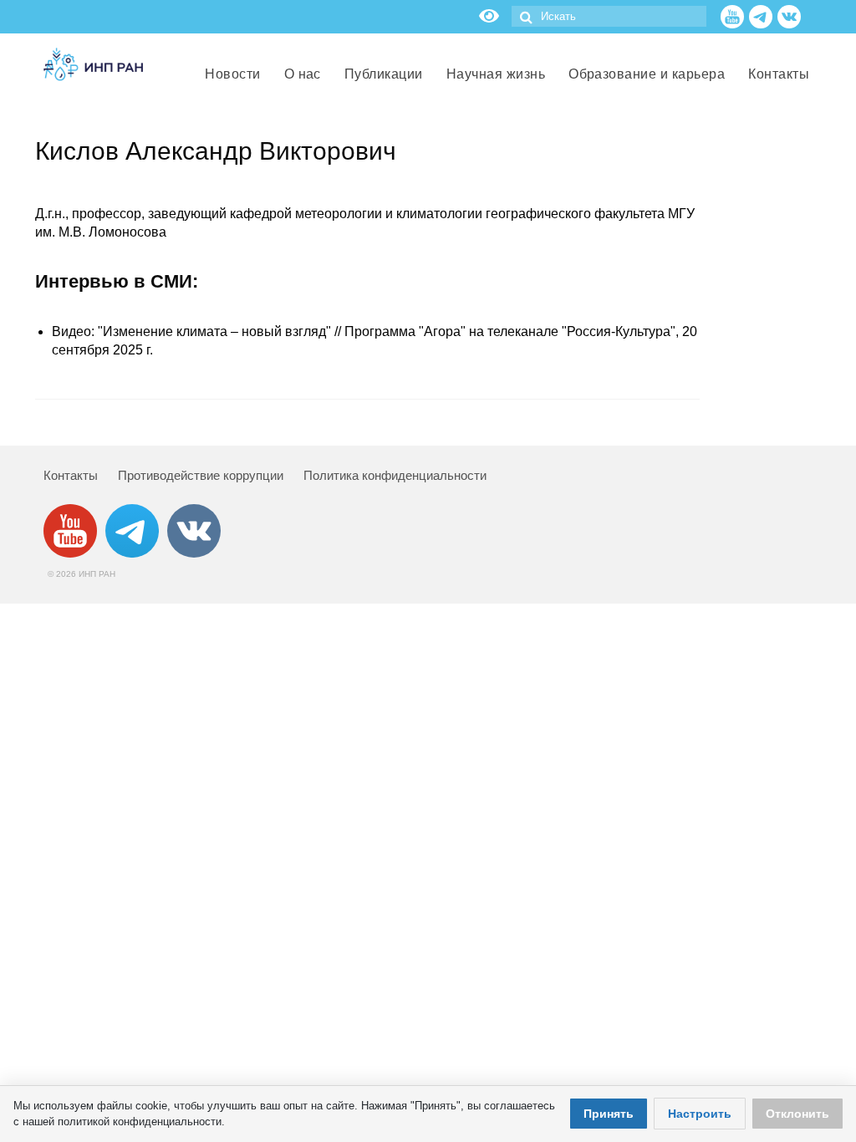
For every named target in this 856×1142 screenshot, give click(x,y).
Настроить (699, 1113)
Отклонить (797, 1113)
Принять (608, 1113)
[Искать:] (609, 16)
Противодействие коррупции (200, 475)
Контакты (70, 475)
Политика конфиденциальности (395, 475)
